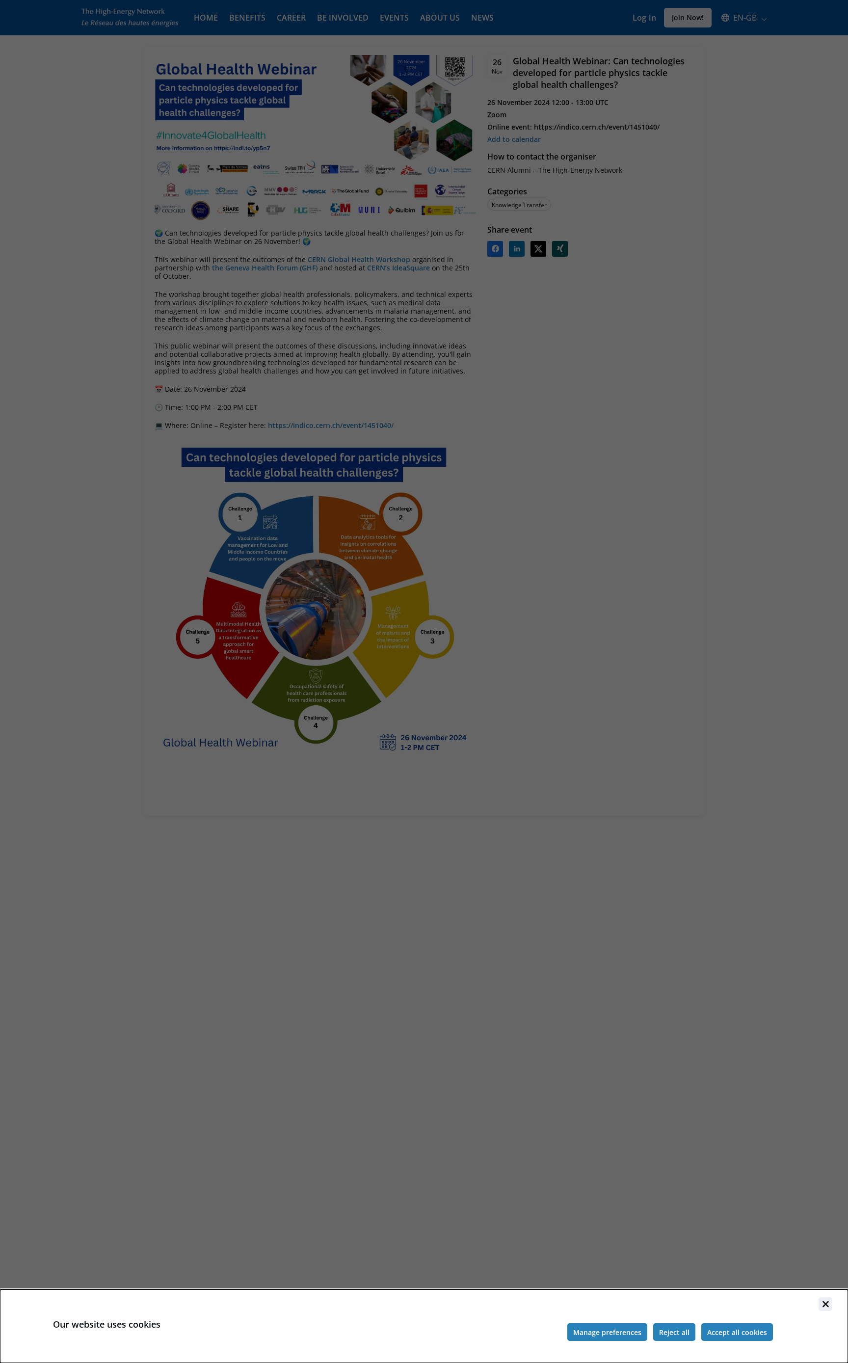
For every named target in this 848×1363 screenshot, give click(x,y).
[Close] (825, 1304)
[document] (424, 1326)
